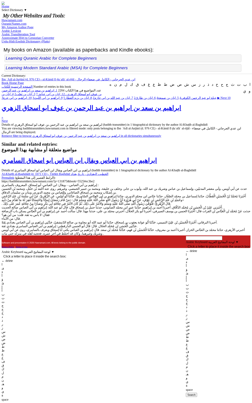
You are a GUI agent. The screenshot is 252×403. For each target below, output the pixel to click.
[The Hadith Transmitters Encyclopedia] (3, 3)
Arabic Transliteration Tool (18, 34)
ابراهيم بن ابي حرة (17, 98)
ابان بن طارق (145, 98)
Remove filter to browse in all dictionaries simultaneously (81, 135)
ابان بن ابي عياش (50, 94)
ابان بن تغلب (24, 94)
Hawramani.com (12, 20)
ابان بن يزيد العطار (77, 98)
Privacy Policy (8, 247)
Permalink (8, 177)
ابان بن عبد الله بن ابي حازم (113, 98)
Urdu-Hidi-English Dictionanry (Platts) (26, 41)
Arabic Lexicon (11, 30)
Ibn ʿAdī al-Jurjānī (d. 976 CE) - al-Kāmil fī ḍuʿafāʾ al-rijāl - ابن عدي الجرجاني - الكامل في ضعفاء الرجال (68, 79)
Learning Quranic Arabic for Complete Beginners (51, 58)
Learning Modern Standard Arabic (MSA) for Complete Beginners (67, 67)
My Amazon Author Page (17, 27)
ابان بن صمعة (168, 98)
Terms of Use (22, 247)
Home (5, 6)
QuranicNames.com (14, 23)
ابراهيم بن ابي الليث (47, 98)
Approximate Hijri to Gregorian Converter (28, 38)
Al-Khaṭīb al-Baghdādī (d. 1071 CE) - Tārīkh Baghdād (55, 174)
